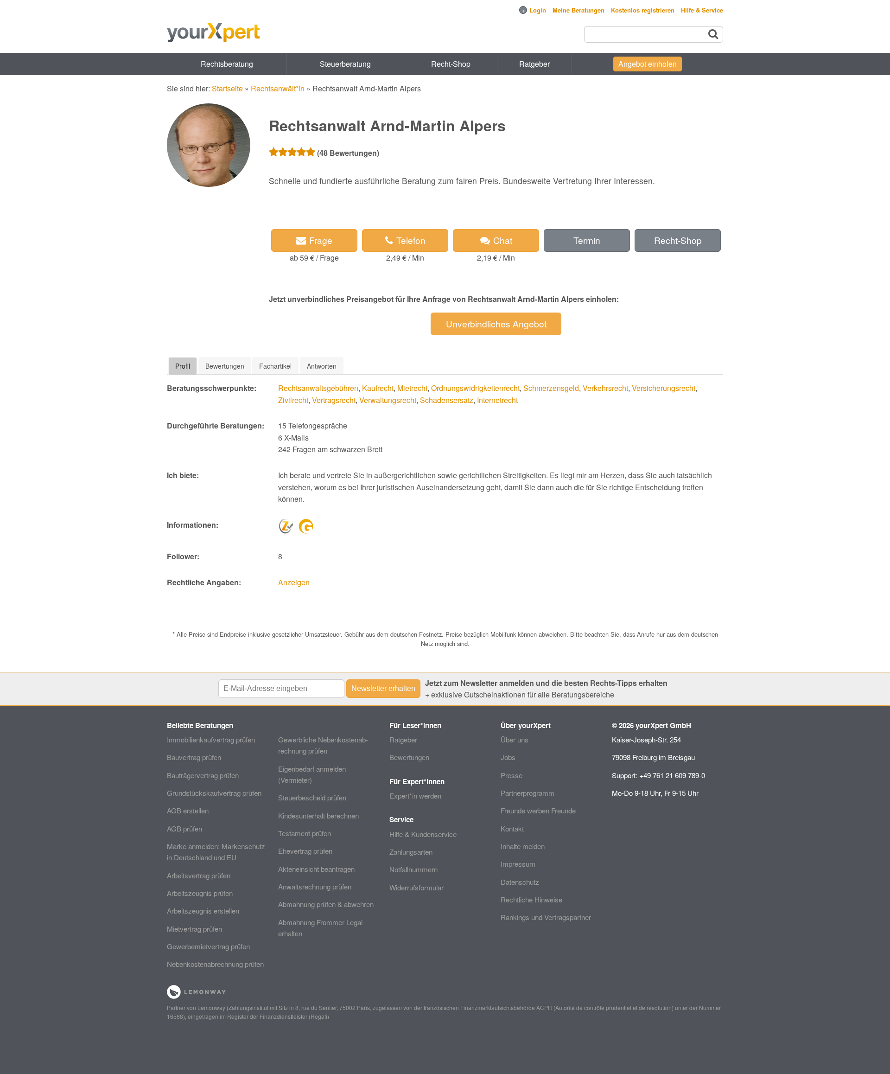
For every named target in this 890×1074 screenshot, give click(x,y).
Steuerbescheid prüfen (312, 797)
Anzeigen (294, 582)
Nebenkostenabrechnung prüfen (215, 964)
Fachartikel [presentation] (275, 366)
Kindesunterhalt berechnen (318, 815)
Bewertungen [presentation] (224, 366)
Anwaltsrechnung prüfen (314, 886)
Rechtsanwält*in (278, 88)
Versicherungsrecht (663, 388)
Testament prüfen (304, 833)
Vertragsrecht (334, 400)
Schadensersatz (446, 400)
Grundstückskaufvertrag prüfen (214, 793)
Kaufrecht (378, 388)
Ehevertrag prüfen (305, 851)
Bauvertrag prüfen (194, 757)
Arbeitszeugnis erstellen (203, 910)
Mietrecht (412, 388)
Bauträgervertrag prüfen (203, 775)
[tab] (182, 366)
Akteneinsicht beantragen (316, 869)
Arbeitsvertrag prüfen (198, 875)
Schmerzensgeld (551, 388)
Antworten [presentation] (322, 366)
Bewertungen (409, 757)
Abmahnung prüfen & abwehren (326, 904)
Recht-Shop (450, 63)
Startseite (227, 88)
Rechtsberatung (227, 63)
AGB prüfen (184, 828)
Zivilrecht (293, 400)
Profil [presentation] (182, 366)
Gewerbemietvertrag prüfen (208, 946)
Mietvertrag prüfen (194, 928)
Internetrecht (497, 400)
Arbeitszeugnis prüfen (200, 893)
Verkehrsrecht (605, 388)
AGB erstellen (188, 810)
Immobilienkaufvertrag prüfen (211, 739)
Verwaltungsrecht (387, 400)
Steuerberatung (345, 63)
